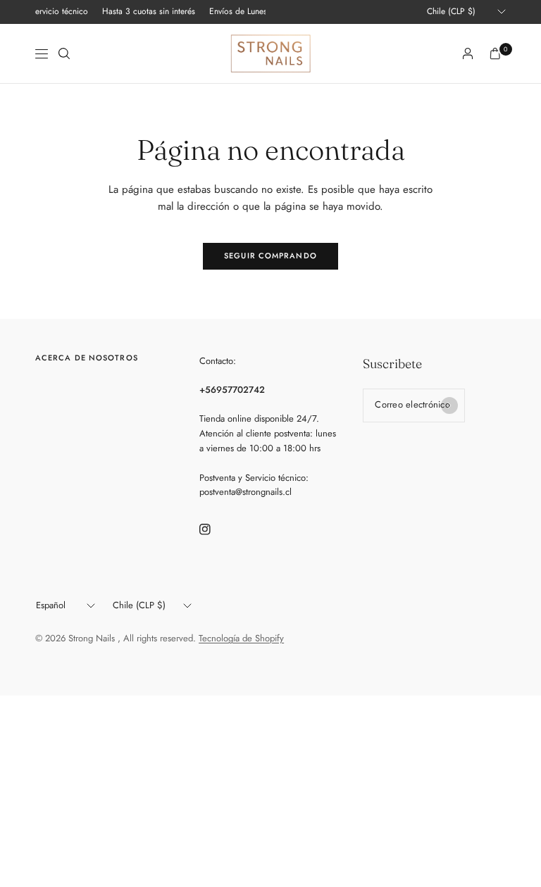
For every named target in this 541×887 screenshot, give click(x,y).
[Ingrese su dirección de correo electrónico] (449, 405)
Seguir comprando (270, 255)
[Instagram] (214, 529)
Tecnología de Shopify (241, 638)
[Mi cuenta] (467, 53)
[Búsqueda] (64, 53)
